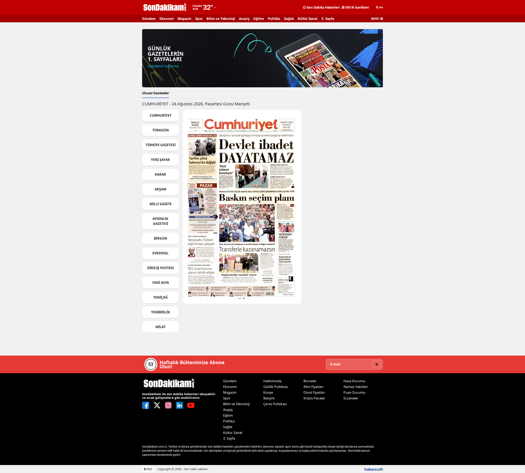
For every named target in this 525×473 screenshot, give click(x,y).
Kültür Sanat (307, 19)
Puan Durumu (354, 392)
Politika (274, 19)
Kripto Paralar (314, 398)
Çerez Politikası (275, 404)
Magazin (184, 19)
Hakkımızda (272, 381)
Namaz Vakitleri (356, 386)
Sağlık (289, 19)
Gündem (149, 19)
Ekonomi (167, 19)
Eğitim (258, 19)
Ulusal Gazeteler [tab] (155, 93)
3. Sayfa (327, 19)
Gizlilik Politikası (275, 386)
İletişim (269, 398)
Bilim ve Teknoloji (221, 19)
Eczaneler (351, 398)
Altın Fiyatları (313, 386)
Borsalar (310, 381)
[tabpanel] (262, 218)
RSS (149, 469)
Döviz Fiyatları (314, 392)
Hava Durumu (354, 381)
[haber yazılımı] (373, 469)
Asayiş (244, 19)
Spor (199, 19)
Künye (268, 392)
